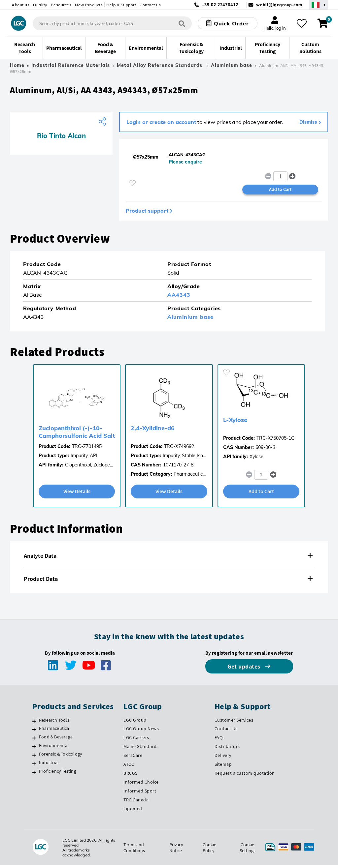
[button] (292, 176)
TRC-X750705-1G (275, 438)
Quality (40, 4)
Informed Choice (141, 782)
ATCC (128, 764)
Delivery (223, 755)
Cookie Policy (209, 847)
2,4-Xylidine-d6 (153, 428)
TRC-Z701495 (87, 446)
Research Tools (54, 720)
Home (17, 65)
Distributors (227, 746)
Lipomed (132, 809)
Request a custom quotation (245, 773)
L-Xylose (235, 420)
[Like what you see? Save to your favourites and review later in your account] (302, 23)
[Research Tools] (34, 721)
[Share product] (103, 122)
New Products (89, 4)
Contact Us (226, 728)
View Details (76, 491)
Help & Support (121, 4)
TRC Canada (136, 800)
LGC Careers (136, 737)
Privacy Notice (176, 847)
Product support (147, 210)
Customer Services (234, 720)
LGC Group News (141, 728)
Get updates (244, 666)
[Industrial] (34, 763)
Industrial (49, 762)
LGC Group (135, 720)
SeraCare (132, 755)
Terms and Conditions (134, 847)
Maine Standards (141, 746)
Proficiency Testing (57, 771)
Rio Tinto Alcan (61, 136)
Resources (61, 4)
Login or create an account (161, 122)
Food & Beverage (56, 737)
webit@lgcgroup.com (279, 4)
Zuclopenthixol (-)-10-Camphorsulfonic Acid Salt (77, 431)
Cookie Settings (247, 847)
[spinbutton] (280, 176)
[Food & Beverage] (34, 738)
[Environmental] (34, 746)
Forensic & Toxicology (60, 754)
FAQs (220, 737)
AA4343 (178, 294)
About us (20, 4)
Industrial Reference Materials (70, 65)
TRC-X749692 (179, 446)
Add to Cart (280, 189)
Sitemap (223, 764)
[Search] (182, 23)
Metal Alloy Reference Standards (160, 65)
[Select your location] (318, 5)
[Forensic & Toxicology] (34, 755)
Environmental (54, 745)
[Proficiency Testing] (34, 772)
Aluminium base (231, 65)
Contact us (150, 4)
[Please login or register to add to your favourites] (132, 183)
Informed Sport (139, 791)
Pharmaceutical (55, 728)
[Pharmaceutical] (34, 729)
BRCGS (130, 773)
